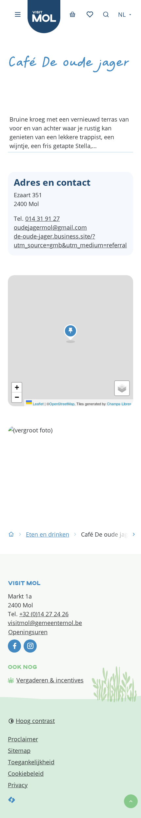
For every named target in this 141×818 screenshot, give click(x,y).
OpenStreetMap (61, 403)
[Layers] (122, 388)
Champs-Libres (119, 403)
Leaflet (38, 403)
